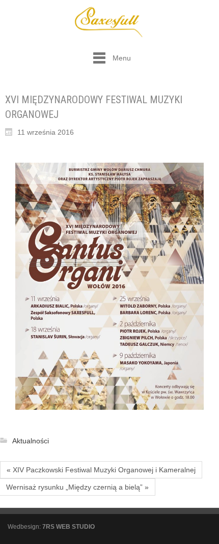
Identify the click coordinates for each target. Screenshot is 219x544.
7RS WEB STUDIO (68, 526)
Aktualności (30, 441)
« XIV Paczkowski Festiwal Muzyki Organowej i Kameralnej (101, 470)
